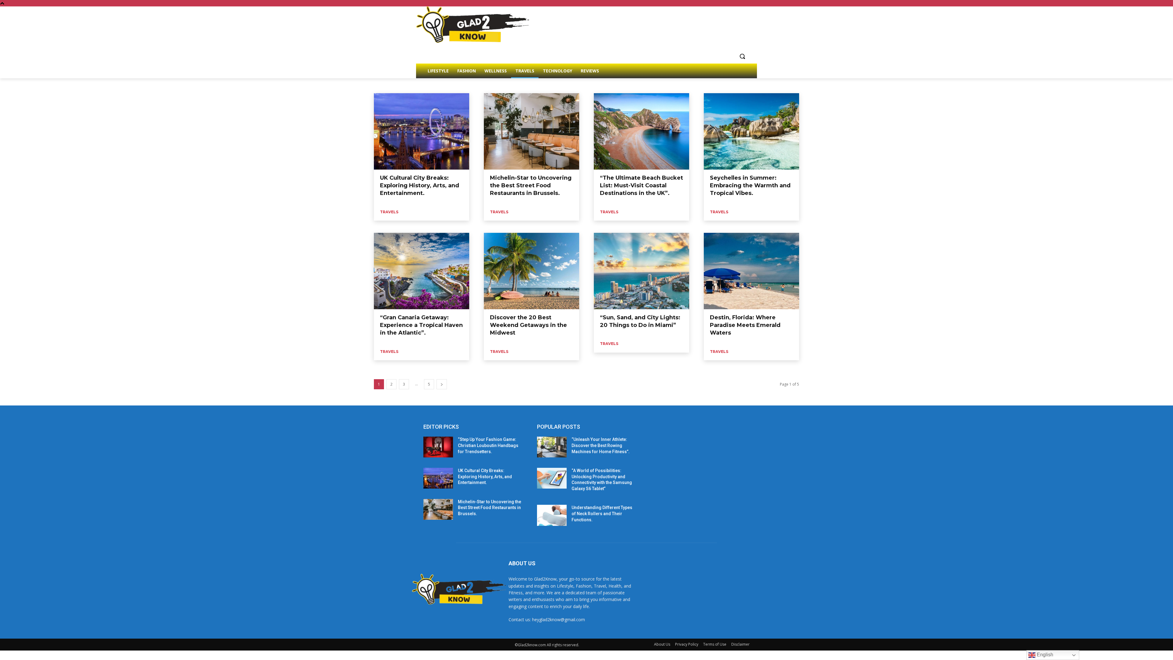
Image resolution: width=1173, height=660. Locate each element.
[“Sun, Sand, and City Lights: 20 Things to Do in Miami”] (641, 271)
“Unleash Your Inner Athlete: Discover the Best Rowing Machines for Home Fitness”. (601, 445)
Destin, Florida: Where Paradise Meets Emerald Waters (745, 325)
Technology (449, 85)
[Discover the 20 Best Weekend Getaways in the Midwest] (531, 271)
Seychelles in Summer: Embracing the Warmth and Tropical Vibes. (750, 185)
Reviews (427, 85)
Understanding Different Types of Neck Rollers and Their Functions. (602, 513)
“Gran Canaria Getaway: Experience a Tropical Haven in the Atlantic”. (421, 325)
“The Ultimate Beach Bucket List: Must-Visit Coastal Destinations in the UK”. (641, 185)
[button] (742, 56)
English (1044, 654)
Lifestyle (407, 85)
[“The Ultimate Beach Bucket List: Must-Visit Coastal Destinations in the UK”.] (641, 131)
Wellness (491, 85)
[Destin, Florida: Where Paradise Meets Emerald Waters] (751, 271)
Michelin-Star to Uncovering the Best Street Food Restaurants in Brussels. (531, 185)
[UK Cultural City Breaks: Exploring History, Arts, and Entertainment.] (421, 131)
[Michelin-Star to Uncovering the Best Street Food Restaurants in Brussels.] (531, 131)
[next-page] (442, 384)
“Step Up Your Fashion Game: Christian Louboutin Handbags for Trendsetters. (488, 445)
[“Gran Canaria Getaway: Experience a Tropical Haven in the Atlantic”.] (421, 271)
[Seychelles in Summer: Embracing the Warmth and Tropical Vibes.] (751, 131)
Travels (472, 85)
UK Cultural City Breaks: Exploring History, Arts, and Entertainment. (419, 185)
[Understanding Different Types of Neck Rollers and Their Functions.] (552, 515)
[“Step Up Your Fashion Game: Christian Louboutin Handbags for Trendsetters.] (438, 447)
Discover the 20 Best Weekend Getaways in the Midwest (528, 325)
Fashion (387, 85)
